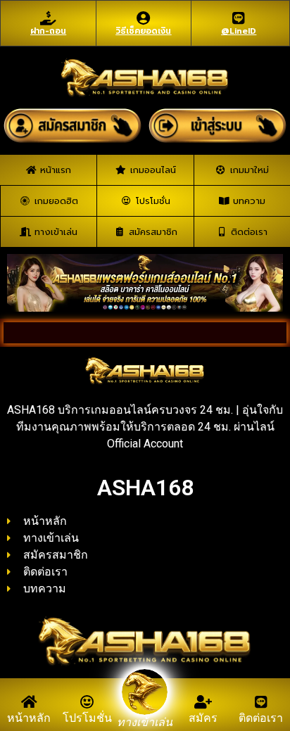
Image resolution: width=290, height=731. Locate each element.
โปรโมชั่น (87, 718)
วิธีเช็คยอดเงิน (143, 31)
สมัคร (203, 718)
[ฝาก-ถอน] (49, 18)
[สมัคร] (203, 702)
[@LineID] (239, 18)
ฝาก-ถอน (48, 31)
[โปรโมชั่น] (87, 702)
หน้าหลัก (29, 718)
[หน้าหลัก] (29, 702)
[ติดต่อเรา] (261, 702)
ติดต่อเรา (261, 718)
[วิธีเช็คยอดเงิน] (144, 18)
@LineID (238, 31)
